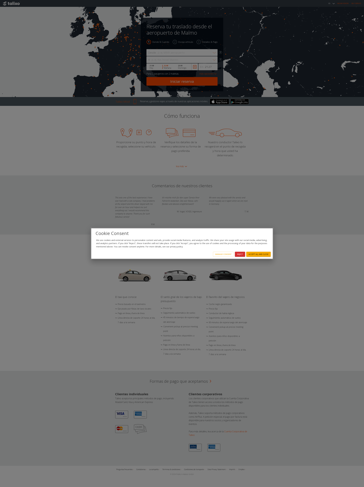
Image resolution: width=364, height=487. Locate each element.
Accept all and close (258, 254)
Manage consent (223, 254)
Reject (240, 254)
